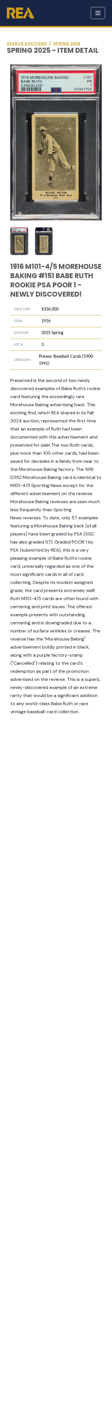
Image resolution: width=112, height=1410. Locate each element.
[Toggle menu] (98, 13)
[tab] (19, 241)
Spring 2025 (66, 43)
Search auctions (27, 43)
